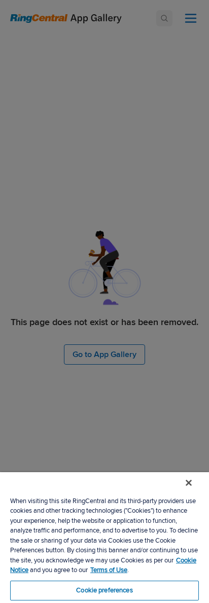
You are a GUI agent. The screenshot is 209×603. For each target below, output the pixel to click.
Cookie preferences (104, 590)
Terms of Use (108, 570)
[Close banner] (189, 483)
